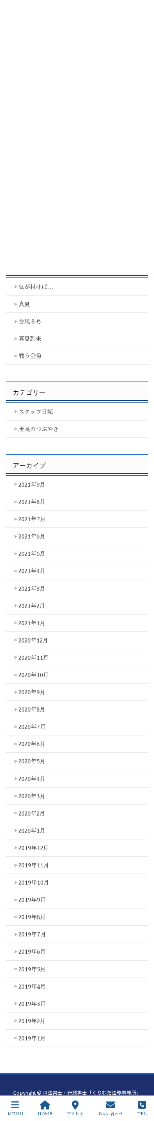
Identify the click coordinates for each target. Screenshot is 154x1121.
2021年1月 (32, 623)
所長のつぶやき (38, 429)
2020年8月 (32, 709)
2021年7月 (32, 519)
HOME (45, 1114)
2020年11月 (33, 658)
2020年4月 (32, 779)
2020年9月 (32, 692)
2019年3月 (32, 1004)
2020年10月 (33, 675)
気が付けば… (35, 287)
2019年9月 (32, 900)
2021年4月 (32, 571)
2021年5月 (32, 554)
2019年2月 (32, 1021)
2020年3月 (32, 796)
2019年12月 (33, 848)
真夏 (24, 304)
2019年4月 (32, 986)
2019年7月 (32, 934)
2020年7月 (32, 727)
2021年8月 (32, 502)
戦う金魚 (29, 356)
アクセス (75, 1114)
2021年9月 (32, 485)
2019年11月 (33, 865)
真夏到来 (29, 339)
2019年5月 (32, 969)
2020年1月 (32, 831)
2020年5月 (32, 761)
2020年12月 (33, 640)
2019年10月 (33, 882)
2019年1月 (32, 1038)
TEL (142, 1114)
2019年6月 (32, 952)
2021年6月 (32, 536)
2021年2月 (31, 606)
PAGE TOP (138, 1083)
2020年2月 (31, 813)
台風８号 (29, 321)
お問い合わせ (110, 1114)
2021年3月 (32, 589)
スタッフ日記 (35, 412)
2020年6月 (32, 744)
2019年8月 (32, 917)
